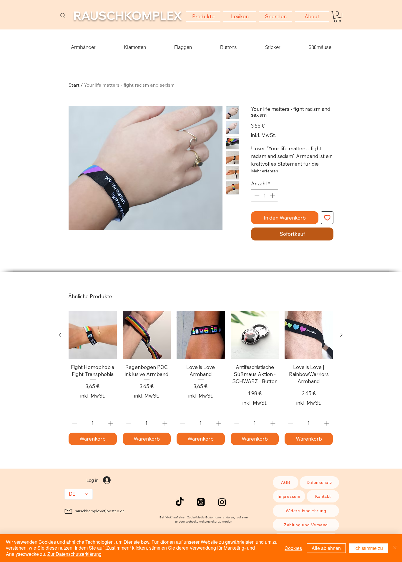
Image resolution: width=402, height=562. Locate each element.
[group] (201, 378)
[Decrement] (256, 196)
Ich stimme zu (368, 548)
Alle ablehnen (326, 548)
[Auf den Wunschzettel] (327, 217)
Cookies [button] (293, 548)
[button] (337, 16)
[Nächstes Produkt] (341, 334)
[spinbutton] (265, 196)
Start (74, 85)
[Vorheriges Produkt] (60, 334)
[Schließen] (394, 548)
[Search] (63, 15)
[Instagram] (222, 502)
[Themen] (201, 502)
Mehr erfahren (264, 171)
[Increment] (273, 196)
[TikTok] (180, 502)
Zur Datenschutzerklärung (74, 554)
